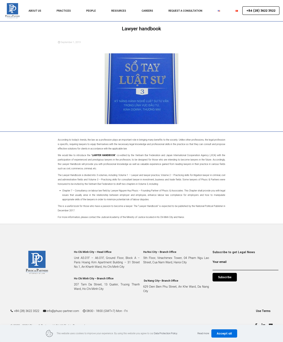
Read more (203, 333)
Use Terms (263, 311)
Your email (220, 262)
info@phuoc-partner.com (63, 311)
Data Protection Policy (165, 333)
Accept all (224, 333)
